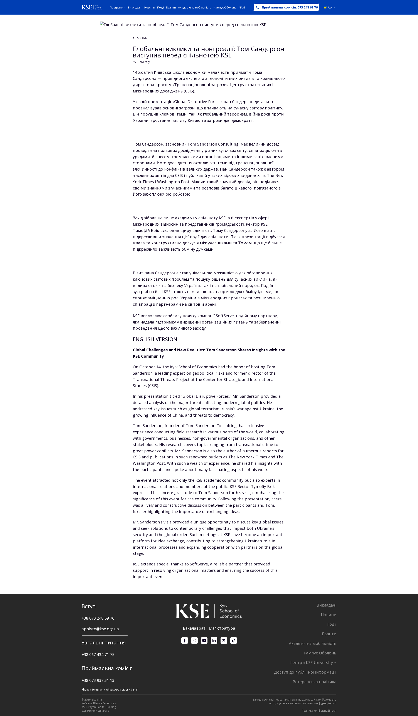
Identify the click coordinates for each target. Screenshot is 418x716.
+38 (85, 654)
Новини (149, 7)
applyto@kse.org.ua (100, 628)
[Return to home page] (92, 7)
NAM (242, 7)
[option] (328, 7)
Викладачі (135, 7)
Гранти (171, 7)
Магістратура (222, 628)
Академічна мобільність (194, 7)
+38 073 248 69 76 (98, 618)
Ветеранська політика (314, 681)
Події (160, 7)
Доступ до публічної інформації (305, 672)
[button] (286, 7)
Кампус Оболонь (225, 7)
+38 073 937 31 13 (98, 680)
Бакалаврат (194, 628)
